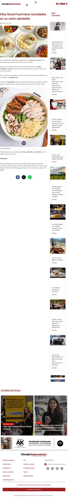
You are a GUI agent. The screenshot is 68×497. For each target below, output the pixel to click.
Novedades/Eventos (8, 479)
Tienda (25, 472)
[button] (35, 2)
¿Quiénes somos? (28, 476)
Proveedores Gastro (8, 424)
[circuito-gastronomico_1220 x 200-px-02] (34, 443)
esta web (12, 154)
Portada (39, 423)
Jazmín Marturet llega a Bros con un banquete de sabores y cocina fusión (57, 46)
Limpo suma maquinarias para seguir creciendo (57, 157)
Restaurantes (6, 476)
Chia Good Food (16, 67)
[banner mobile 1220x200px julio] (58, 376)
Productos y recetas (28, 464)
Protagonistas (7, 468)
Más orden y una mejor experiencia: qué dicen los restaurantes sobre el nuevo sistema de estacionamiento (50, 427)
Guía (24, 460)
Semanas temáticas (8, 472)
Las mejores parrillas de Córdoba (56, 289)
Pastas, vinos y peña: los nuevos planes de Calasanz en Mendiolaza (57, 323)
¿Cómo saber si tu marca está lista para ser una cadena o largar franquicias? (57, 123)
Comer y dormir (7, 464)
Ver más (54, 53)
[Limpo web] (58, 381)
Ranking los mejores (8, 460)
